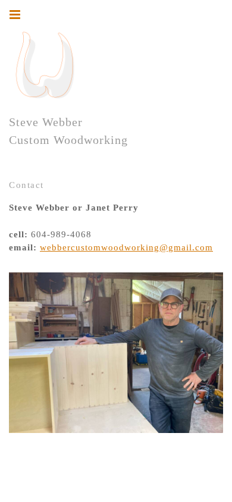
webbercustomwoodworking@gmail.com (126, 247)
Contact (26, 185)
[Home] (44, 65)
